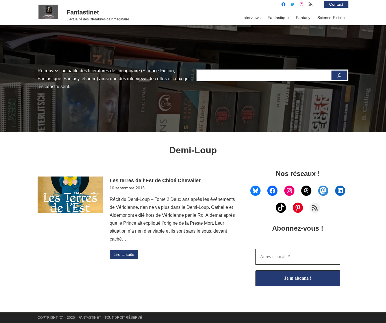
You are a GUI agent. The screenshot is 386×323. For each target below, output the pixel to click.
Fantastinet (83, 12)
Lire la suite (124, 254)
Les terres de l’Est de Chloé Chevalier (155, 180)
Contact (336, 4)
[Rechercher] (339, 75)
